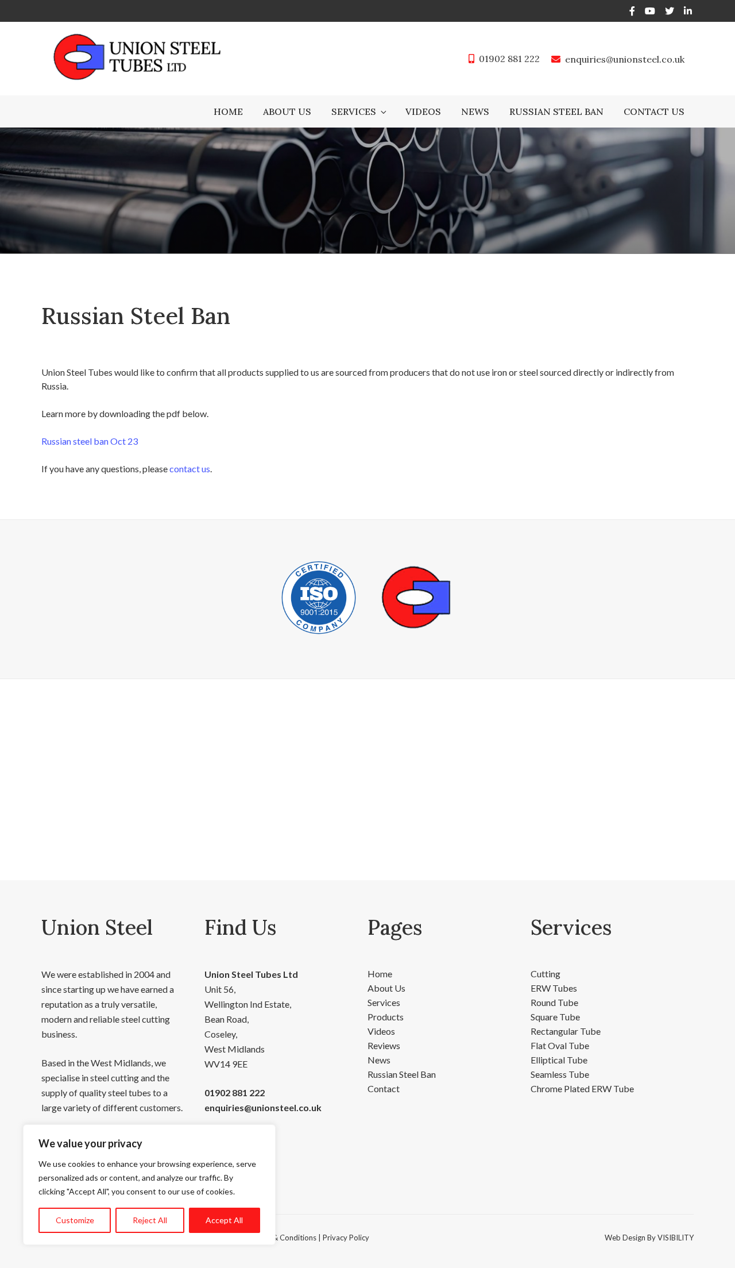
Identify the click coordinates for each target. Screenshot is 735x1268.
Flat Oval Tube (560, 1045)
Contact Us (654, 111)
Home (228, 111)
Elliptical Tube (559, 1059)
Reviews (384, 1045)
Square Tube (555, 1016)
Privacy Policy (346, 1237)
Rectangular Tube (566, 1031)
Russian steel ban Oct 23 (89, 440)
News (475, 111)
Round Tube (554, 1002)
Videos (423, 111)
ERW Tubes (554, 987)
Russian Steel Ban (556, 111)
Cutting (545, 973)
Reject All (150, 1220)
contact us (189, 468)
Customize (75, 1220)
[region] (149, 1184)
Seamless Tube (560, 1074)
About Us (287, 111)
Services (353, 111)
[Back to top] (711, 1244)
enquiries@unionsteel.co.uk (624, 59)
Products (386, 1016)
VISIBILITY (675, 1237)
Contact (384, 1088)
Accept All (224, 1220)
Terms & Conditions (283, 1237)
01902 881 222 (509, 58)
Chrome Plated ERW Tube (582, 1088)
